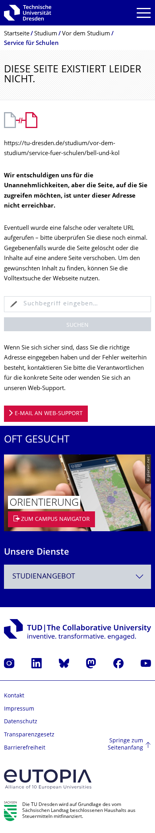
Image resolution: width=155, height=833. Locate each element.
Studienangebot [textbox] (43, 576)
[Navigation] (143, 13)
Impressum (19, 709)
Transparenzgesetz (29, 735)
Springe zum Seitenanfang (125, 744)
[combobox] (77, 577)
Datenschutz (20, 721)
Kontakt (14, 696)
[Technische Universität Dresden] (27, 12)
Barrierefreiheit (24, 748)
